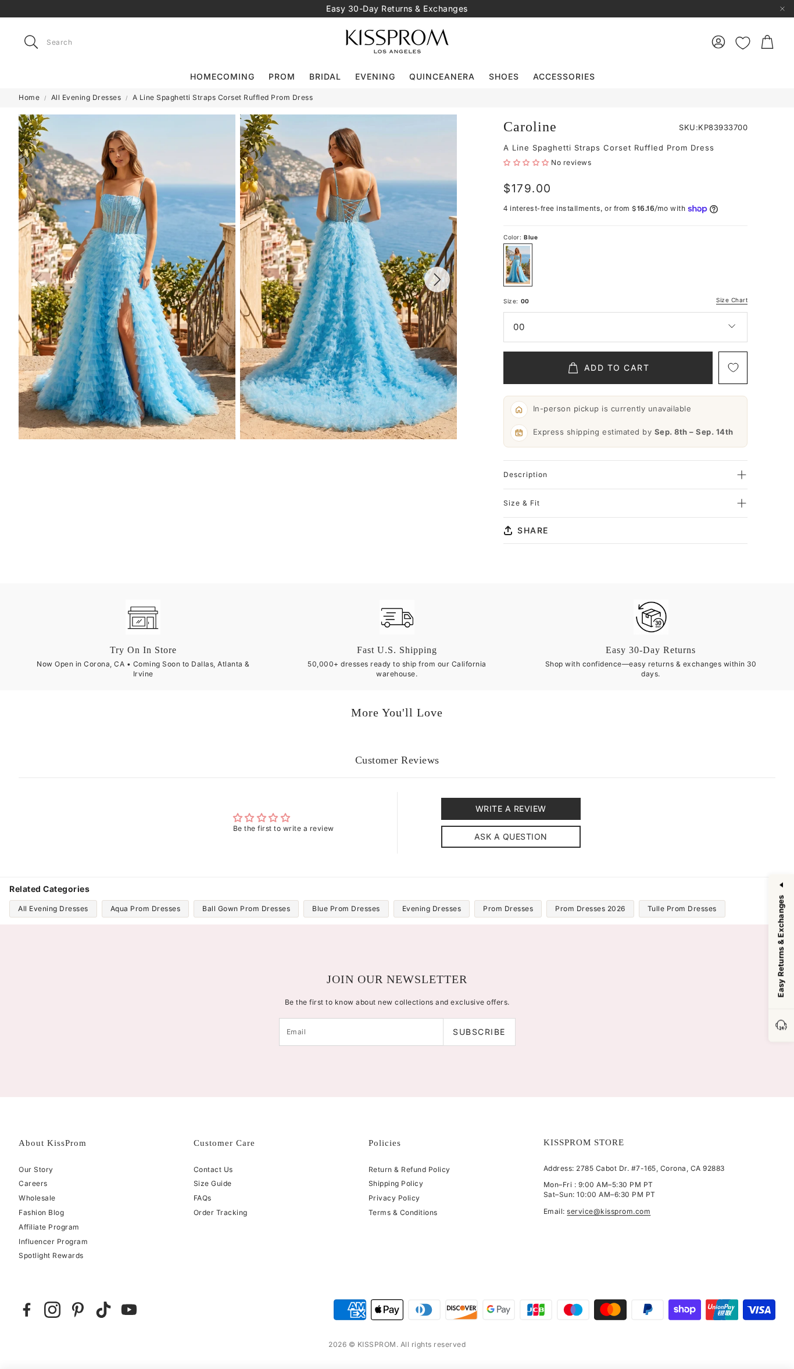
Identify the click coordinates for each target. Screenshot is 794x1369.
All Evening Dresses (86, 97)
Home (29, 97)
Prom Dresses (508, 908)
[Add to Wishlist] (732, 368)
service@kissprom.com (608, 1211)
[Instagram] (52, 1310)
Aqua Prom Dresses (145, 908)
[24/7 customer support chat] (781, 1025)
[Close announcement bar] (782, 8)
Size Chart (731, 300)
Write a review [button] (510, 808)
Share (533, 530)
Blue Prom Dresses (346, 908)
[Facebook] (27, 1310)
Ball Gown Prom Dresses (246, 908)
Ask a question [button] (511, 836)
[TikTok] (103, 1310)
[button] (92, 42)
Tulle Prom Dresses (682, 908)
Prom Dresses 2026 (590, 908)
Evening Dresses (432, 908)
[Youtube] (129, 1310)
